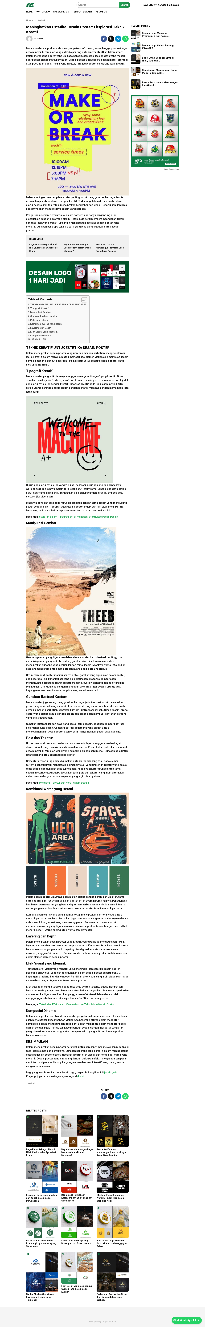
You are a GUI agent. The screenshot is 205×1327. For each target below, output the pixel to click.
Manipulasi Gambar (40, 312)
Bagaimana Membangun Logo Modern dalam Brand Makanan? (77, 247)
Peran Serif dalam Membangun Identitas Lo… (160, 84)
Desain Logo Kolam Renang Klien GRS (158, 47)
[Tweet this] (111, 39)
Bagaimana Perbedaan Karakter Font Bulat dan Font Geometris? (76, 1198)
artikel (31, 1083)
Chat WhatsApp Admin (186, 1320)
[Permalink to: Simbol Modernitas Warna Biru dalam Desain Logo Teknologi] (42, 1272)
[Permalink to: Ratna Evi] (29, 38)
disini (80, 1076)
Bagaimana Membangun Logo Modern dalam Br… (159, 71)
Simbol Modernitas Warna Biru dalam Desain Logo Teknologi (40, 1297)
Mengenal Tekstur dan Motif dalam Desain (64, 782)
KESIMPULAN (39, 339)
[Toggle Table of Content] (82, 300)
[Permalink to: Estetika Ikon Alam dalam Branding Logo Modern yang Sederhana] (42, 1222)
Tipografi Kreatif (39, 308)
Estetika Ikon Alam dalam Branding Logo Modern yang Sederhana (41, 1243)
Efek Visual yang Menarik (43, 331)
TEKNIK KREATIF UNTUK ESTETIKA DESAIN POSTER (58, 304)
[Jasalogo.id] (30, 4)
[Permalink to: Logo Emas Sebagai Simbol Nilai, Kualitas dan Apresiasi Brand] (42, 1131)
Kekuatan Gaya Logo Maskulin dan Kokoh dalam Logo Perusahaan (42, 1198)
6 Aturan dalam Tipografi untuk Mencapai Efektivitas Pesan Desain (78, 516)
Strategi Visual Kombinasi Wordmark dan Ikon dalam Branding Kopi (110, 1198)
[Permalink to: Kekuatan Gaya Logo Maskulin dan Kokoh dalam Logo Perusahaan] (42, 1177)
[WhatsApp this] (125, 39)
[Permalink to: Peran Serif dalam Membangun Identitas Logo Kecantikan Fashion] (113, 1131)
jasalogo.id (110, 1072)
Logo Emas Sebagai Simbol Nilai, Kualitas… (158, 59)
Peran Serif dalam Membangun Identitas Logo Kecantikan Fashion (110, 247)
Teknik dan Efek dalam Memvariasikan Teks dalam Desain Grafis (76, 1004)
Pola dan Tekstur (39, 320)
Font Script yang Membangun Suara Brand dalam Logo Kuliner (76, 1289)
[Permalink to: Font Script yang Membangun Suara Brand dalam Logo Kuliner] (77, 1268)
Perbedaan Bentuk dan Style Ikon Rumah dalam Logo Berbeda (112, 1297)
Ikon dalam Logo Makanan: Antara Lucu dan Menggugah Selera (112, 1243)
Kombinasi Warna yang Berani (46, 324)
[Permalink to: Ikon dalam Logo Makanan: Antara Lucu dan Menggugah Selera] (113, 1222)
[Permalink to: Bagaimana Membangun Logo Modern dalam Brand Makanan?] (77, 1131)
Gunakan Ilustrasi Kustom (44, 316)
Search (124, 4)
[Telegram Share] (118, 39)
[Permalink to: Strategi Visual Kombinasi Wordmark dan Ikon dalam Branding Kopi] (113, 1177)
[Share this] (104, 39)
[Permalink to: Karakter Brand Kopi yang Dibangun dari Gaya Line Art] (77, 1222)
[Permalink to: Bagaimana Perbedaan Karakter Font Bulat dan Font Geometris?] (77, 1177)
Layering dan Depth (40, 328)
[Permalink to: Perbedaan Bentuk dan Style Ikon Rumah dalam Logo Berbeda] (113, 1272)
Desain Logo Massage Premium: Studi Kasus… (156, 34)
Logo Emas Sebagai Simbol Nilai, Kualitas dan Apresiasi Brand (43, 247)
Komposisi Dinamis (40, 335)
